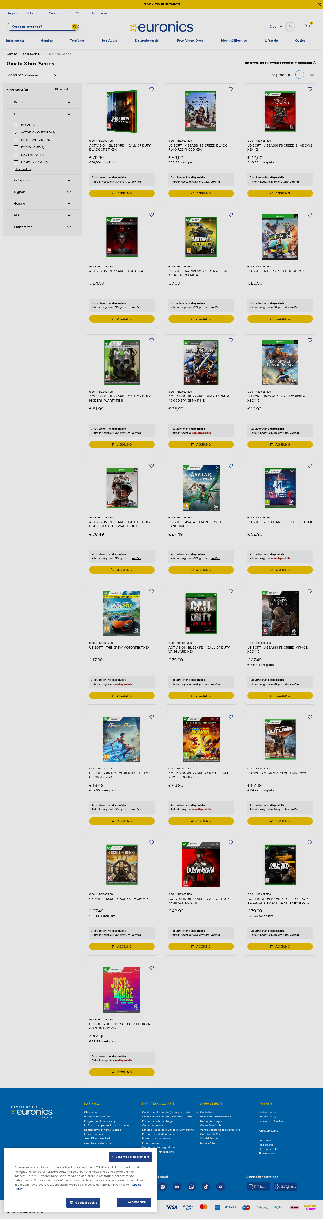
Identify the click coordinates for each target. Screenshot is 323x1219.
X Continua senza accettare (130, 1157)
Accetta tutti (137, 1202)
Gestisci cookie (86, 1202)
